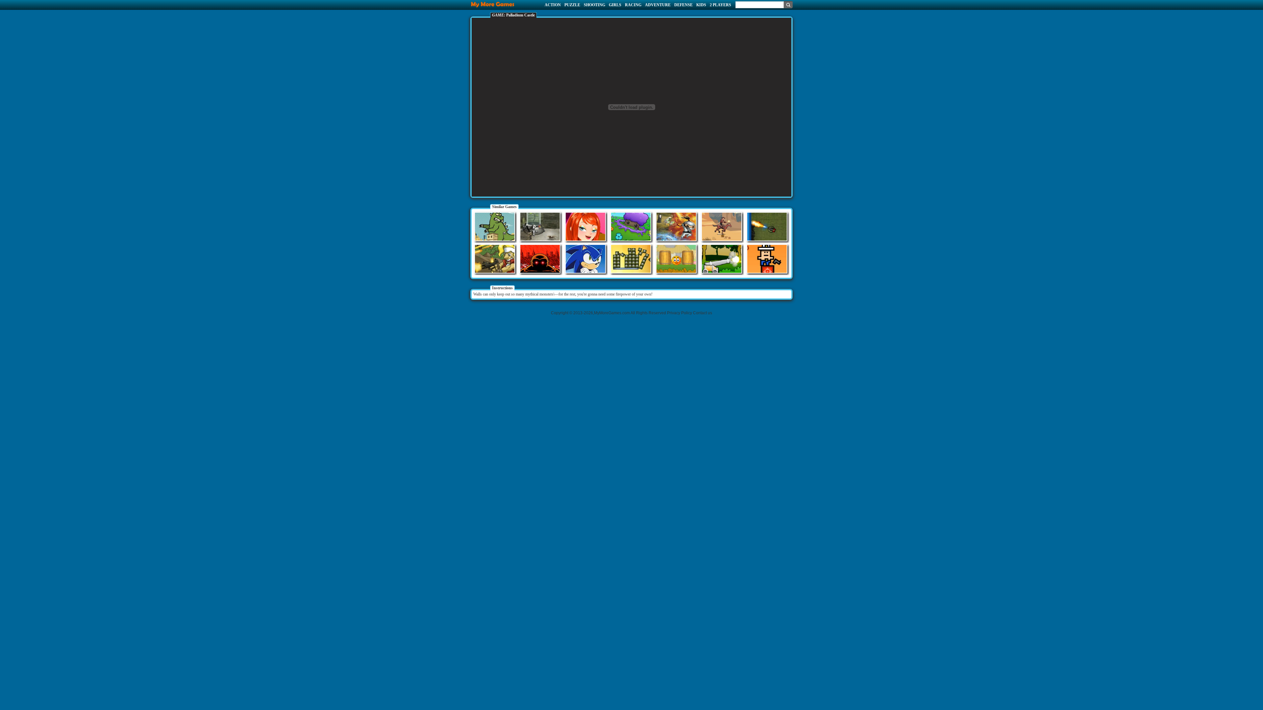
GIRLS (615, 5)
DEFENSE (683, 5)
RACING (633, 5)
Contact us (702, 313)
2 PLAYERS (720, 5)
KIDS (701, 5)
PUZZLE (572, 5)
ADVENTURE (658, 5)
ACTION (553, 5)
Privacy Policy (679, 313)
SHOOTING (594, 5)
